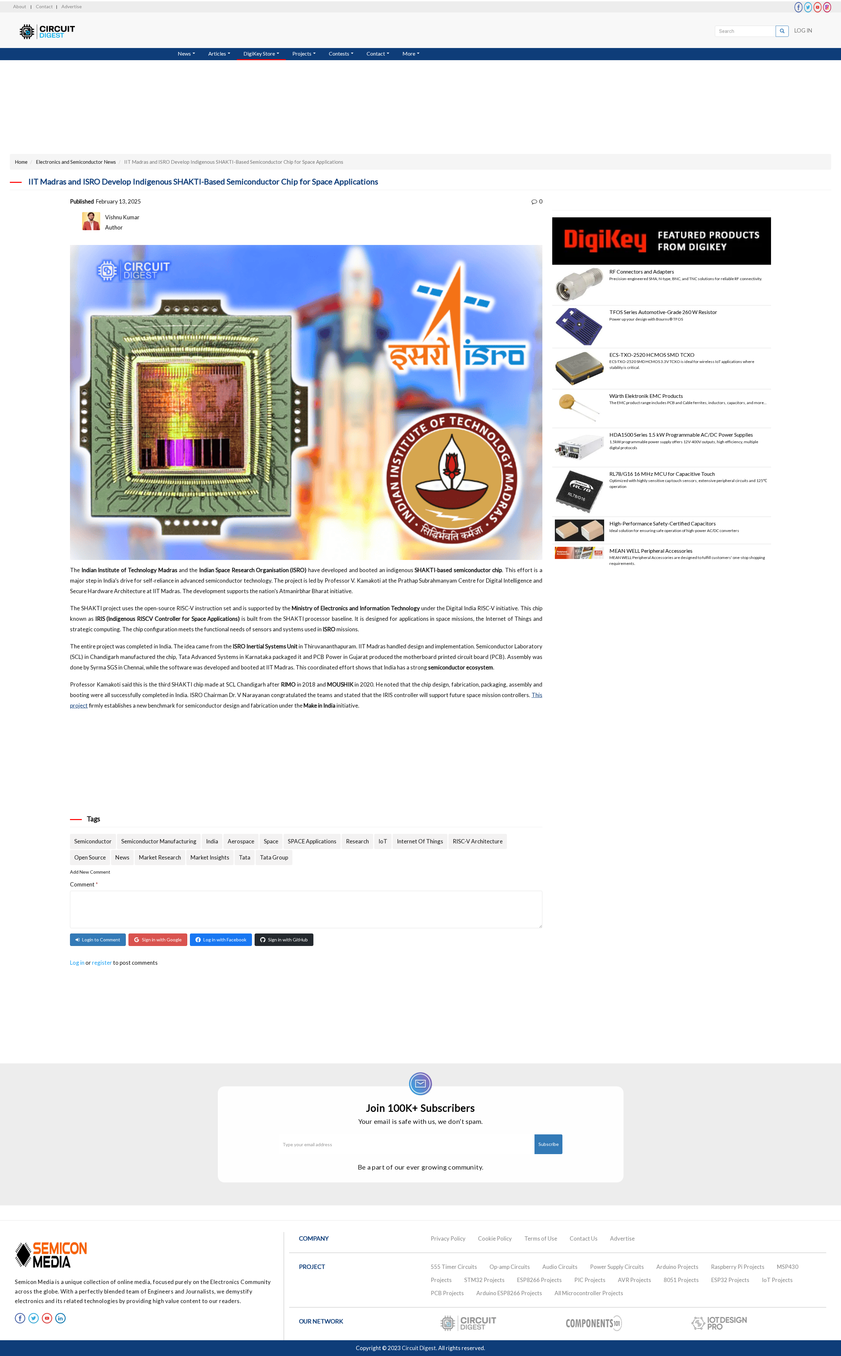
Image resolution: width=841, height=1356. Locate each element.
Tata (244, 857)
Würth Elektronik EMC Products (646, 396)
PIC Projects (589, 1279)
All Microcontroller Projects (589, 1293)
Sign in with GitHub (288, 939)
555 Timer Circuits (454, 1266)
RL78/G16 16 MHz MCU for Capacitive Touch (662, 474)
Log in (77, 962)
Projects (302, 53)
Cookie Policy (495, 1238)
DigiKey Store (259, 53)
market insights (210, 857)
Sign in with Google (162, 939)
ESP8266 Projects (539, 1279)
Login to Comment (101, 939)
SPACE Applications (312, 841)
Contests (339, 53)
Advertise (71, 6)
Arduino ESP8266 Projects (509, 1293)
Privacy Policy (448, 1238)
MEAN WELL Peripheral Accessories (651, 550)
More (409, 53)
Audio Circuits (560, 1266)
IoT (382, 841)
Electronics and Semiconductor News (76, 162)
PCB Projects (447, 1293)
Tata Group (274, 857)
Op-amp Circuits (509, 1266)
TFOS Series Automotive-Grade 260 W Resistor (663, 312)
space (271, 841)
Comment (84, 884)
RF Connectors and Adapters (641, 271)
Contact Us (584, 1238)
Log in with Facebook (224, 939)
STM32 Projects (484, 1279)
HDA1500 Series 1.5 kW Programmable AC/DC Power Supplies (681, 434)
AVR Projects (634, 1279)
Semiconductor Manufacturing (158, 841)
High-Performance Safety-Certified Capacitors (662, 523)
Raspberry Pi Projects (737, 1266)
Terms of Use (540, 1238)
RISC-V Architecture (478, 841)
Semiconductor (93, 841)
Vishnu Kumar (122, 217)
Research (357, 841)
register (102, 962)
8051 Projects (681, 1279)
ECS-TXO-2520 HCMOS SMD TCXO (651, 354)
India (212, 841)
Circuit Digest (419, 1347)
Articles (217, 53)
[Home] (53, 31)
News (185, 53)
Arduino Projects (677, 1266)
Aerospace (241, 841)
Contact (44, 6)
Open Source (90, 857)
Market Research (160, 857)
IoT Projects (777, 1279)
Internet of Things (420, 841)
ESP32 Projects (730, 1279)
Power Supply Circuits (617, 1266)
